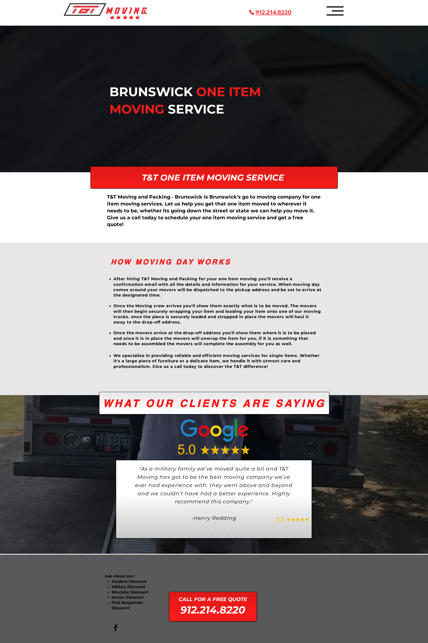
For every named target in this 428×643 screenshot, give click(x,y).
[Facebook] (115, 627)
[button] (335, 11)
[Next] (301, 499)
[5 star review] (200, 528)
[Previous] (126, 499)
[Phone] (251, 12)
